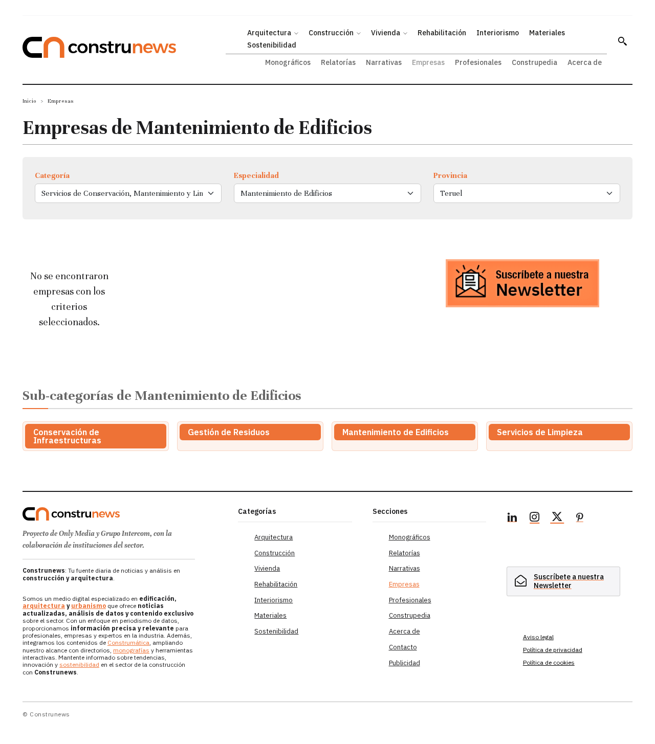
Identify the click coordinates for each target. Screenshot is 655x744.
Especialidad (256, 175)
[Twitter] (557, 518)
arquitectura (44, 606)
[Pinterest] (580, 518)
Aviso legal (538, 637)
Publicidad (404, 663)
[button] (622, 41)
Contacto (403, 647)
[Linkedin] (512, 518)
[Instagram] (534, 518)
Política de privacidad (552, 649)
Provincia (450, 175)
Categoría (52, 175)
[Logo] (124, 514)
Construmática (128, 642)
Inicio (29, 101)
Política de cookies (549, 662)
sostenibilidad (79, 664)
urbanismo (88, 606)
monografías (131, 650)
